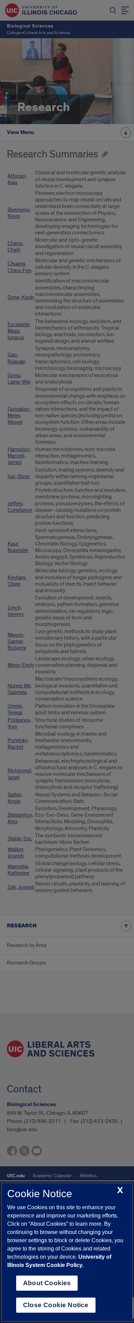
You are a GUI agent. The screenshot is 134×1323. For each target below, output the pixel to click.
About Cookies (47, 1283)
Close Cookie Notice (56, 1305)
